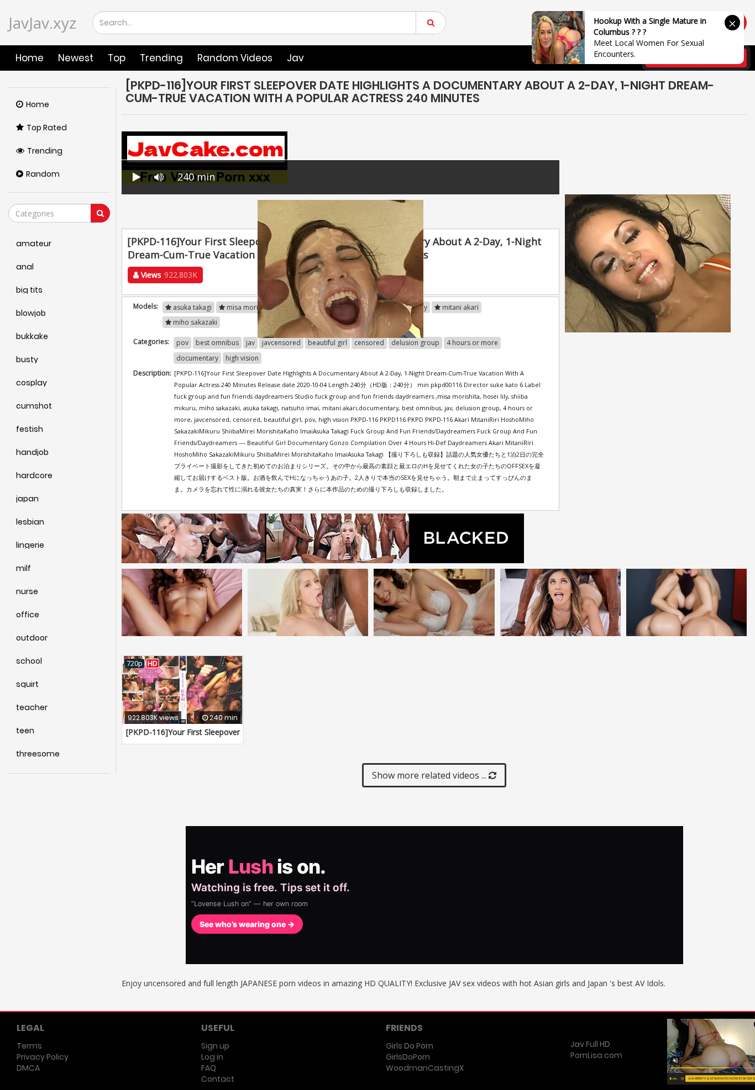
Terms (29, 1045)
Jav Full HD (590, 1044)
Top (116, 58)
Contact (217, 1078)
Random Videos (234, 58)
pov (182, 342)
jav (250, 342)
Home (29, 58)
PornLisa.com (596, 1055)
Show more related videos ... (430, 775)
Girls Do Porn (409, 1045)
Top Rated (47, 127)
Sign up (215, 1045)
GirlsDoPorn (408, 1056)
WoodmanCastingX (425, 1067)
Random (43, 173)
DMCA (28, 1067)
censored (369, 342)
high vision (242, 358)
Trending (161, 58)
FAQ (208, 1067)
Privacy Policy (43, 1056)
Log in (212, 1056)
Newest (75, 58)
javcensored (281, 342)
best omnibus (217, 342)
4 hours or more (472, 342)
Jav (295, 58)
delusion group (415, 342)
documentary (197, 358)
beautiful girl (327, 342)
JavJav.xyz (42, 22)
